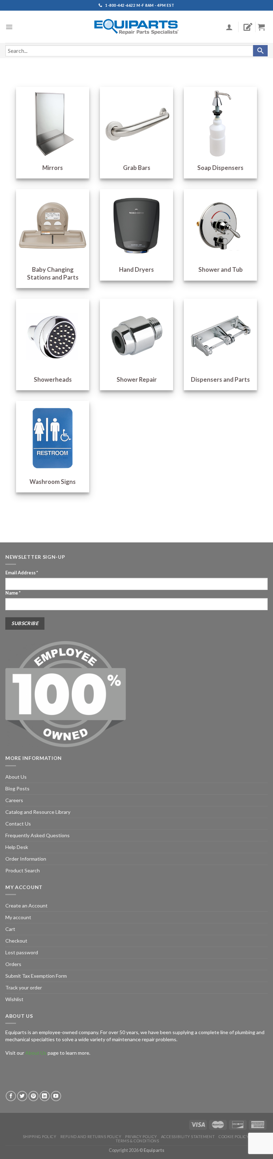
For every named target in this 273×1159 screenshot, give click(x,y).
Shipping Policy (40, 1136)
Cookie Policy (234, 1136)
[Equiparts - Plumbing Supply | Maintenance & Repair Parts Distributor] (136, 26)
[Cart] (264, 27)
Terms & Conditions (137, 1140)
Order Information (25, 859)
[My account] (229, 27)
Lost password (21, 952)
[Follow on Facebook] (11, 1096)
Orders (13, 964)
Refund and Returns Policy (90, 1136)
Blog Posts (17, 788)
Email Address (21, 572)
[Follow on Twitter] (22, 1096)
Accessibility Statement (188, 1136)
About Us (16, 777)
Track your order (23, 987)
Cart (10, 929)
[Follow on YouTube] (56, 1096)
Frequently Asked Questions (37, 835)
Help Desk (16, 847)
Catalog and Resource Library (37, 812)
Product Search (22, 870)
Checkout (16, 941)
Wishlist (14, 999)
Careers (14, 800)
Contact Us (18, 824)
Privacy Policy (141, 1136)
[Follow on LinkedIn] (44, 1096)
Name (13, 593)
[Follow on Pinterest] (33, 1096)
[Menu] (9, 27)
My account (18, 917)
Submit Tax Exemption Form (36, 976)
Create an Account (26, 906)
